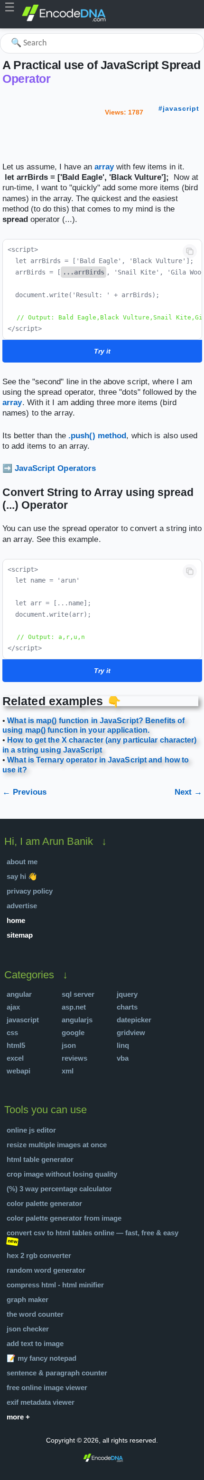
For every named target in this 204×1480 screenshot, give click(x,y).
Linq (123, 1045)
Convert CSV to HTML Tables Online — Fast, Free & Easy (92, 1233)
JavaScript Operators (55, 468)
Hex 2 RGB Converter (39, 1255)
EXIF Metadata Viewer (40, 1402)
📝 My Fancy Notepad (41, 1358)
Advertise (22, 906)
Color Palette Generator (44, 1203)
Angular (19, 994)
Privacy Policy (30, 891)
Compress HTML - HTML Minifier (55, 1285)
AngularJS (77, 1020)
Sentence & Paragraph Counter (57, 1373)
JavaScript (23, 1020)
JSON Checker (28, 1329)
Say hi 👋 (22, 876)
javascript (181, 108)
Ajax (13, 1007)
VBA (123, 1058)
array (104, 166)
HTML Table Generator (40, 1159)
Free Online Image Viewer (47, 1387)
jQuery (127, 994)
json (69, 1045)
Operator (26, 78)
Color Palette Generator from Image (64, 1218)
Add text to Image (35, 1343)
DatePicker (134, 1020)
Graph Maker (27, 1299)
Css (12, 1032)
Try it (102, 351)
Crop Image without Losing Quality (62, 1174)
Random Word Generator (46, 1270)
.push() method (97, 435)
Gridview (131, 1032)
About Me (22, 862)
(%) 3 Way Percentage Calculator (59, 1189)
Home (16, 920)
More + (18, 1417)
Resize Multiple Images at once (57, 1145)
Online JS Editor (31, 1130)
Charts (127, 1007)
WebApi (18, 1071)
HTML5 (16, 1045)
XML (68, 1071)
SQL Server (78, 994)
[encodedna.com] (64, 20)
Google (73, 1032)
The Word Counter (35, 1314)
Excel (15, 1058)
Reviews (74, 1058)
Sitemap (20, 935)
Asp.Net (74, 1007)
